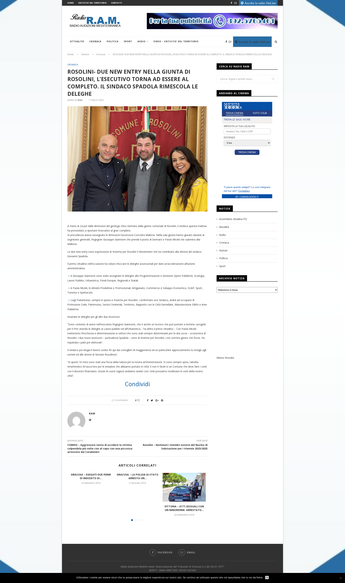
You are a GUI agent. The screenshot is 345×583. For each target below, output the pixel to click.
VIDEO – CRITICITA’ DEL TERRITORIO (176, 41)
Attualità (77, 41)
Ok (266, 577)
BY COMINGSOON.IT (247, 197)
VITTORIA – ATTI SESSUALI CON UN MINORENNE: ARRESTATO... (184, 508)
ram (80, 100)
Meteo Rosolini (225, 357)
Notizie (85, 54)
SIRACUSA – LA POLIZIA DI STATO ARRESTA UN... (137, 476)
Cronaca (95, 41)
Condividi (137, 384)
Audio (141, 41)
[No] (340, 578)
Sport (128, 41)
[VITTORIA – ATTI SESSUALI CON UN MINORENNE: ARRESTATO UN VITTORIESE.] (184, 487)
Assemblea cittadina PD (233, 219)
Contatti (116, 2)
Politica (112, 41)
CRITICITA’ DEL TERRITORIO (92, 2)
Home (70, 2)
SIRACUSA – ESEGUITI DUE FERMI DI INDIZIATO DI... (91, 476)
